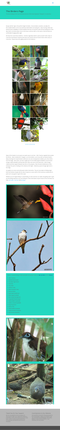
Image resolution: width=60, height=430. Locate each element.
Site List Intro (42, 275)
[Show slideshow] (30, 144)
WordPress (40, 428)
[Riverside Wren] (21, 87)
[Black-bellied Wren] (21, 99)
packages (23, 180)
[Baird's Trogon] (21, 124)
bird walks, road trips (14, 180)
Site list (51, 275)
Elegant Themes (27, 428)
